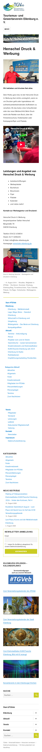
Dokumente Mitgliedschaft (18, 425)
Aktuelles (22, 282)
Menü (7, 29)
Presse (10, 337)
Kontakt (9, 431)
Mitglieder (12, 413)
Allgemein (11, 373)
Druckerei (22, 285)
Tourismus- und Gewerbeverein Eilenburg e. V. (20, 18)
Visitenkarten (21, 290)
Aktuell (9, 330)
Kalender (34, 287)
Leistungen (12, 419)
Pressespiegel (12, 390)
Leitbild (11, 422)
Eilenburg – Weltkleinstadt (18, 309)
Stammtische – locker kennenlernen (22, 343)
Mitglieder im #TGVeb (16, 383)
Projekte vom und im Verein (19, 340)
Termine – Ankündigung (17, 333)
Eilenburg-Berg (8, 287)
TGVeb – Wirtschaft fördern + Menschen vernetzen (19, 743)
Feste (9, 377)
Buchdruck (14, 285)
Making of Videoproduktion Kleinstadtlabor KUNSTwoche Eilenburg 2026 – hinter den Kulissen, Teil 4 (21, 497)
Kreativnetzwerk (13, 380)
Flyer (28, 287)
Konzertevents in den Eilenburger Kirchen (19, 683)
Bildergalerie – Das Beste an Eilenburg (23, 324)
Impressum (10, 437)
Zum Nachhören (13, 396)
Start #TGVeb (11, 302)
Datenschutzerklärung (16, 441)
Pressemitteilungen (15, 386)
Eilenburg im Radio (15, 352)
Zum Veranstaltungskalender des (19, 591)
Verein (8, 409)
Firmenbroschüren (20, 287)
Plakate (5, 290)
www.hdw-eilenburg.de (22, 243)
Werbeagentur (31, 290)
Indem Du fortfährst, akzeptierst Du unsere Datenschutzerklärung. (19, 545)
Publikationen (13, 355)
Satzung (11, 428)
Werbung (6, 292)
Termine (10, 393)
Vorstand (11, 416)
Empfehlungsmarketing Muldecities (22, 358)
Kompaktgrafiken (15, 327)
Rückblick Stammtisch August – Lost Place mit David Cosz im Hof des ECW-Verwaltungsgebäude (20, 510)
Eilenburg (29, 285)
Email (7, 536)
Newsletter (12, 434)
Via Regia (12, 290)
